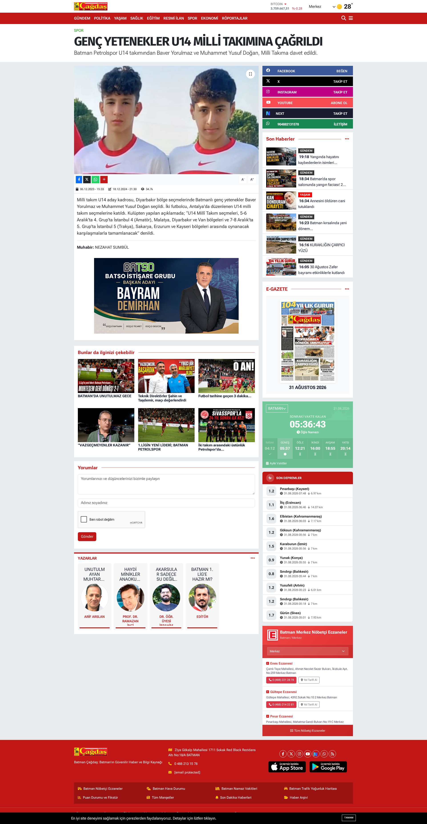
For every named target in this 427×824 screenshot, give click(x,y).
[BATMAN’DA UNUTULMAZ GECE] (106, 375)
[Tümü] (347, 139)
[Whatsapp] (324, 754)
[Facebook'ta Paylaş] (79, 179)
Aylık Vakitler (278, 463)
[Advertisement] (54, 94)
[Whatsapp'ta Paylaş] (95, 179)
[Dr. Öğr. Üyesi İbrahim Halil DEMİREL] (166, 597)
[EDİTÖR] (202, 597)
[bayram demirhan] (166, 295)
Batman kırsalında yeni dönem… (322, 226)
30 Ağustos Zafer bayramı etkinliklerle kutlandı (321, 270)
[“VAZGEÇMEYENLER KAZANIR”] (106, 425)
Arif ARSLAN (94, 617)
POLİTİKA (102, 18)
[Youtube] (307, 754)
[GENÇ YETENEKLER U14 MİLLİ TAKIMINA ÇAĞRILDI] (166, 120)
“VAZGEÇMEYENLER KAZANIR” (104, 445)
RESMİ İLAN (173, 18)
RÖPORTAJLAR (235, 18)
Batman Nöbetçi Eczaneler (103, 789)
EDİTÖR (202, 617)
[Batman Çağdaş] (90, 6)
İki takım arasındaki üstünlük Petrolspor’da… (221, 447)
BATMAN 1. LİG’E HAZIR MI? (202, 574)
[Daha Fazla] (104, 179)
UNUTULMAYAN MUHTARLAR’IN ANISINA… (94, 574)
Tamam (348, 817)
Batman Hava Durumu (169, 789)
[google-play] (328, 766)
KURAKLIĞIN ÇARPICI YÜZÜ (321, 248)
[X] (291, 754)
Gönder (87, 536)
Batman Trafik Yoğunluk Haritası (313, 789)
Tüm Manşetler (163, 798)
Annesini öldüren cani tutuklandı (321, 204)
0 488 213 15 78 (185, 764)
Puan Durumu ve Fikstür (100, 798)
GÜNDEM (82, 18)
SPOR (192, 18)
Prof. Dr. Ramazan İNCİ (130, 620)
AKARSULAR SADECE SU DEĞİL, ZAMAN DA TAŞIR (166, 574)
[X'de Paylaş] (87, 179)
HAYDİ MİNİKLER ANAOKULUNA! (130, 574)
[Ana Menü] (350, 18)
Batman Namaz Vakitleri (239, 789)
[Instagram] (299, 754)
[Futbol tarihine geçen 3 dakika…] (226, 375)
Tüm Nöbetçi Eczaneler (309, 731)
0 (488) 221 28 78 (283, 679)
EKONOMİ (209, 18)
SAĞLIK (136, 18)
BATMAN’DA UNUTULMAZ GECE (104, 396)
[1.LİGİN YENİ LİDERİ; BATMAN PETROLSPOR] (166, 425)
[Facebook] (283, 754)
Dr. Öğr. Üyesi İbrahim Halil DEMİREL (166, 620)
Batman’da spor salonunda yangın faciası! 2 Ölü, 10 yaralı (320, 182)
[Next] (316, 754)
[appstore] (287, 766)
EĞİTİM (153, 18)
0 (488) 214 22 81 (283, 704)
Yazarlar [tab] (87, 558)
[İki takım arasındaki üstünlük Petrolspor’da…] (226, 425)
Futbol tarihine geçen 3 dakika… (224, 396)
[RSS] (332, 754)
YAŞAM (120, 18)
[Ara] (344, 18)
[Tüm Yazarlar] (253, 558)
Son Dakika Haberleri (236, 798)
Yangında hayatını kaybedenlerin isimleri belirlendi (318, 160)
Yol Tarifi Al (310, 679)
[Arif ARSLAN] (95, 597)
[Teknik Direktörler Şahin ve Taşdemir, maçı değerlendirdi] (166, 375)
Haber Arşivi (299, 798)
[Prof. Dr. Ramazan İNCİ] (131, 597)
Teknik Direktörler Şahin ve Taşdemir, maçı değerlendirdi (162, 398)
